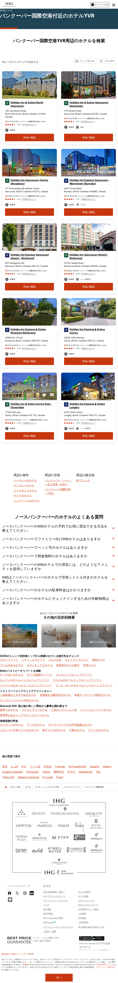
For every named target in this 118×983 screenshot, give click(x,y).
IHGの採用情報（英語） (54, 891)
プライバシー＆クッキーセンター (58, 926)
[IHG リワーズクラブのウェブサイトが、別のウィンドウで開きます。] (59, 872)
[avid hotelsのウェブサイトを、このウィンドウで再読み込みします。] (37, 850)
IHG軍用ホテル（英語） (89, 909)
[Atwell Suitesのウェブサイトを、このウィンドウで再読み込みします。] (55, 850)
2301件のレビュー (29, 274)
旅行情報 (47, 909)
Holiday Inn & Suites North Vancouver (27, 104)
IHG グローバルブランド (54, 896)
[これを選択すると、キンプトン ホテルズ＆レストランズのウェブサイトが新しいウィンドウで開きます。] (23, 825)
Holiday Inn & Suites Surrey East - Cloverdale (31, 406)
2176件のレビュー (29, 199)
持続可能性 (48, 913)
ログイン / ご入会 (101, 4)
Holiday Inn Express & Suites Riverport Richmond (28, 331)
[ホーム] (5, 787)
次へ (59, 977)
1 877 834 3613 (42, 940)
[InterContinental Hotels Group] (9, 4)
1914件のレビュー (88, 274)
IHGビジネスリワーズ (88, 904)
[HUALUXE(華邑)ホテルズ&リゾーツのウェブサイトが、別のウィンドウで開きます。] (96, 825)
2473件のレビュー (29, 348)
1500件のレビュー (88, 423)
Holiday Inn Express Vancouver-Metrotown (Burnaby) (89, 182)
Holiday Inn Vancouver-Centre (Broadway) (29, 182)
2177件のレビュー (88, 121)
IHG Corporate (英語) (53, 917)
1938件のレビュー (88, 199)
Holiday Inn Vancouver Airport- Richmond (89, 257)
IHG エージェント (86, 900)
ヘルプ (46, 904)
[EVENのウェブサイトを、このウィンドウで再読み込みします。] (60, 837)
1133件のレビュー (29, 423)
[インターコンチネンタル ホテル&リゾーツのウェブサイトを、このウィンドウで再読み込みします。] (65, 813)
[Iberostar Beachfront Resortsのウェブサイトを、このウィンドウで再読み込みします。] (40, 837)
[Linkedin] (32, 892)
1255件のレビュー (88, 348)
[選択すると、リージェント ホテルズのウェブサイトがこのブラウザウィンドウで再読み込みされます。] (39, 813)
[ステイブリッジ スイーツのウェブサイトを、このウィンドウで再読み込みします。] (76, 850)
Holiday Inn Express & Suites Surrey (87, 331)
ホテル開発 (83, 896)
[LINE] (10, 899)
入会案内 (82, 913)
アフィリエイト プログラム (55, 900)
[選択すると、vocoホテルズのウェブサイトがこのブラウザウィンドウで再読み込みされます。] (63, 825)
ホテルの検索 (84, 891)
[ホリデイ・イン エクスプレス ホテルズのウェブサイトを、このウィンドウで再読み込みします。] (79, 837)
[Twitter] (17, 893)
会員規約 (82, 917)
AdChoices (48, 922)
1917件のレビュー (29, 124)
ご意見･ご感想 (49, 931)
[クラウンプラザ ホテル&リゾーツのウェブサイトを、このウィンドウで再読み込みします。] (21, 837)
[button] (113, 4)
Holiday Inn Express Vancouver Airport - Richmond (30, 257)
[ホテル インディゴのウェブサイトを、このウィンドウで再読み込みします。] (45, 825)
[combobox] (85, 61)
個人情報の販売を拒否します (91, 926)
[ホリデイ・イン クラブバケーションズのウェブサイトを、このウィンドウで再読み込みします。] (96, 850)
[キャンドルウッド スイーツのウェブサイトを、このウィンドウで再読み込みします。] (59, 862)
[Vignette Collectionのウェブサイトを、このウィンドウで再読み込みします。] (93, 813)
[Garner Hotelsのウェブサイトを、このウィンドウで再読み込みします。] (21, 850)
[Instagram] (25, 893)
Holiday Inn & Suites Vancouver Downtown (89, 104)
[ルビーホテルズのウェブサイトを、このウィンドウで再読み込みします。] (79, 825)
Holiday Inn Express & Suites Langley (87, 406)
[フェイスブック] (10, 893)
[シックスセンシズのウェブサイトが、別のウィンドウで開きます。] (21, 813)
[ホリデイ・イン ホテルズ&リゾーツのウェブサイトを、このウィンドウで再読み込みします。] (96, 837)
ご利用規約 (83, 922)
